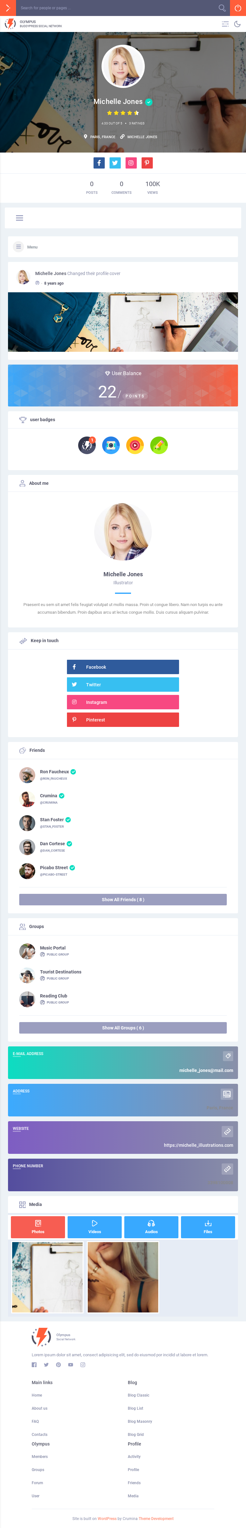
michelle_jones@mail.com (206, 1070)
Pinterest (95, 719)
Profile (133, 1470)
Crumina (48, 795)
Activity (134, 1456)
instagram (96, 702)
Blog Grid (136, 1434)
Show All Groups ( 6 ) (123, 1027)
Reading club (53, 995)
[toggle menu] (19, 218)
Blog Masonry (140, 1421)
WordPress (107, 1518)
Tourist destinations (60, 971)
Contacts (39, 1434)
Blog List (135, 1408)
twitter (93, 684)
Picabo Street (54, 867)
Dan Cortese (52, 843)
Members (40, 1456)
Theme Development (156, 1518)
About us (39, 1408)
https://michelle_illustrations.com (198, 1145)
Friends (134, 1483)
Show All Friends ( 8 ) (123, 899)
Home (37, 1395)
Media (133, 1496)
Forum (37, 1483)
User (35, 1496)
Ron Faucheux (54, 771)
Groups (38, 1470)
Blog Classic (138, 1395)
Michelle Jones (50, 273)
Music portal (53, 947)
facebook (96, 667)
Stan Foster (52, 819)
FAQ (35, 1421)
